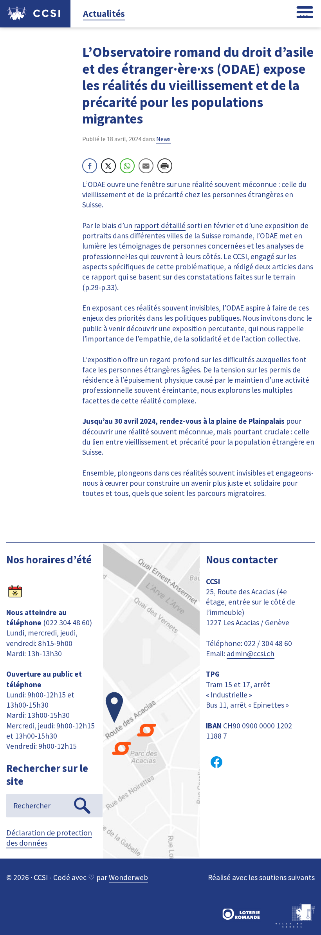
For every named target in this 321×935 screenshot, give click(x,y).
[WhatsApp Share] (127, 165)
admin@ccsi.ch (250, 653)
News (163, 139)
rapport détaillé (160, 225)
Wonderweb (128, 877)
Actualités (104, 13)
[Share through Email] (146, 165)
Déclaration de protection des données (49, 838)
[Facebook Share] (89, 165)
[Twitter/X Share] (108, 165)
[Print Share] (164, 165)
